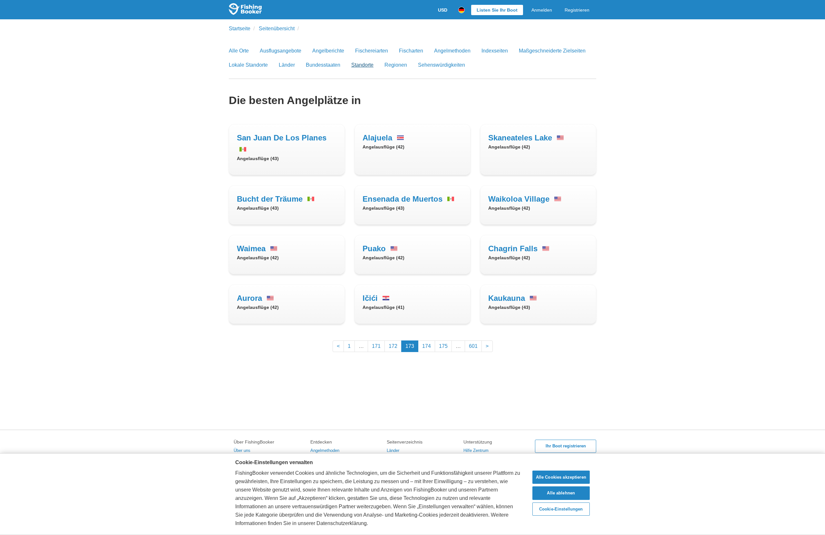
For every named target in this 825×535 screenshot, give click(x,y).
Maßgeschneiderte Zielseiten (552, 50)
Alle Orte (239, 50)
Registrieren (577, 10)
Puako (375, 248)
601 (473, 346)
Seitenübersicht (277, 28)
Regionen (395, 65)
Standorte (362, 65)
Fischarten (411, 50)
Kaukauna (507, 298)
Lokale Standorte (248, 65)
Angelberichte (328, 50)
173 (409, 346)
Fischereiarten (371, 50)
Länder (287, 65)
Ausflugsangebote (280, 50)
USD (442, 10)
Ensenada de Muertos (404, 199)
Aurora (250, 298)
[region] (412, 494)
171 (376, 346)
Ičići (371, 298)
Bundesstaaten (323, 65)
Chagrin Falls (514, 248)
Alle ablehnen (561, 493)
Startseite (239, 28)
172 (393, 346)
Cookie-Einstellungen (561, 509)
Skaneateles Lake (521, 137)
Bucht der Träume (271, 199)
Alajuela (378, 137)
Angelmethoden (452, 50)
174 (426, 346)
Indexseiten (494, 50)
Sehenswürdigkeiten (441, 65)
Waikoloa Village (520, 199)
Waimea (252, 248)
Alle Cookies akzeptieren (561, 477)
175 (443, 346)
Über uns (242, 450)
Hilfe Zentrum (476, 450)
